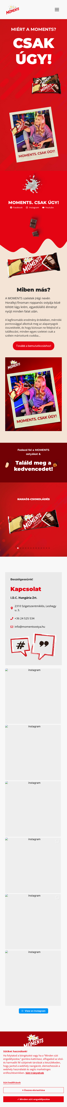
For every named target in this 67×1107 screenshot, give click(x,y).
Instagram (34, 207)
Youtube (49, 207)
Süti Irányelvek (35, 1072)
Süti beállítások (12, 1082)
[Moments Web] (12, 9)
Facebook (18, 207)
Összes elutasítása (34, 1090)
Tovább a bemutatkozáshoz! (33, 346)
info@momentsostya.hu (30, 626)
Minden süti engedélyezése (35, 1099)
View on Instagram (35, 1010)
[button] (18, 548)
